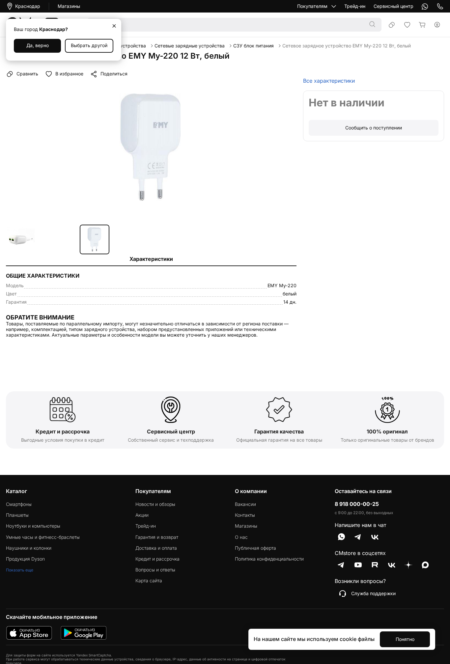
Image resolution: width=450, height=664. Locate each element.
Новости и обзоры (155, 504)
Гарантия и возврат (156, 537)
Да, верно (37, 45)
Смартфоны (19, 504)
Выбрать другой (89, 45)
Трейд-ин (354, 6)
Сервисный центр (393, 6)
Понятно (405, 639)
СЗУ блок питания (253, 45)
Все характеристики (329, 81)
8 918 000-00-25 (357, 504)
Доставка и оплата (156, 548)
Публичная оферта (255, 548)
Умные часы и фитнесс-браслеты (43, 537)
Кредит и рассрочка (157, 559)
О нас (241, 537)
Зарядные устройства (121, 45)
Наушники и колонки (28, 548)
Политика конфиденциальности (269, 559)
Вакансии (245, 504)
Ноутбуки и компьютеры (33, 526)
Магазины (69, 6)
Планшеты (17, 515)
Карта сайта (148, 580)
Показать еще (19, 569)
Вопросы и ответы (155, 569)
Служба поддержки (373, 593)
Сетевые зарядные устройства (190, 45)
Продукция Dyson (25, 559)
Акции (142, 515)
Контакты (245, 515)
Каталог (16, 491)
